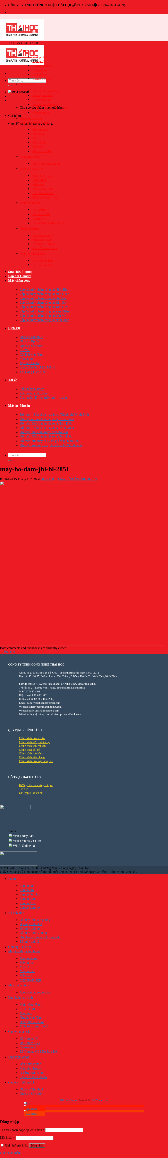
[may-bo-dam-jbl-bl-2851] (82, 644)
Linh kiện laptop (30, 228)
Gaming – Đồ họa (31, 118)
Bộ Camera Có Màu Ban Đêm (50, 223)
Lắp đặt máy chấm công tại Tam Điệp (44, 307)
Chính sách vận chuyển (32, 745)
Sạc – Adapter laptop (45, 248)
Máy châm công (30, 156)
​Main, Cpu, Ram (42, 175)
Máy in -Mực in (19, 405)
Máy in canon (40, 129)
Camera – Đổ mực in (33, 253)
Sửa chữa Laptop (20, 271)
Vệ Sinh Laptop (30, 363)
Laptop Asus (40, 70)
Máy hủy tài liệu (42, 151)
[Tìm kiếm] (9, 85)
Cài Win (25, 350)
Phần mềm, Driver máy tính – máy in (44, 397)
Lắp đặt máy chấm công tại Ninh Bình (44, 289)
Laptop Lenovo (41, 78)
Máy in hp (38, 133)
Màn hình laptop (42, 239)
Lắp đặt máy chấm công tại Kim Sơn (43, 302)
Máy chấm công (19, 280)
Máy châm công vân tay (46, 163)
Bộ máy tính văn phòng (46, 91)
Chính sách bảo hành (31, 753)
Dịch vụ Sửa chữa (43, 264)
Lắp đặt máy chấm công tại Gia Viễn (43, 298)
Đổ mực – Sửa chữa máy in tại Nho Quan (47, 419)
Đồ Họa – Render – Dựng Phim (51, 108)
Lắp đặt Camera (19, 276)
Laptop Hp (39, 61)
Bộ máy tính (28, 84)
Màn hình (38, 184)
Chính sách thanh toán (32, 738)
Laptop (25, 50)
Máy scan (38, 146)
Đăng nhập (37, 1145)
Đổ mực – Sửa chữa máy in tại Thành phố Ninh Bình (54, 414)
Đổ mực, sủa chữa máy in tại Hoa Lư (44, 432)
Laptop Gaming (42, 65)
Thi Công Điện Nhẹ (33, 372)
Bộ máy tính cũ (41, 112)
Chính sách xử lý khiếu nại (34, 742)
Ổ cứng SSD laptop (44, 244)
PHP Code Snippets (69, 1100)
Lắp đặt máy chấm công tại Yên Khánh (45, 311)
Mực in (37, 138)
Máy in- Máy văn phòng (35, 122)
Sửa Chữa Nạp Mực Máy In (38, 367)
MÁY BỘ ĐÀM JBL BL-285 (77, 479)
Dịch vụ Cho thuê (43, 260)
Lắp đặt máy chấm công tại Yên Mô (43, 315)
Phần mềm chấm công (34, 393)
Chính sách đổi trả (29, 749)
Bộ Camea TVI (41, 214)
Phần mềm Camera (32, 389)
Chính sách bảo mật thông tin (36, 761)
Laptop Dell (40, 57)
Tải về (12, 380)
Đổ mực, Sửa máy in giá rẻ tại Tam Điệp (46, 423)
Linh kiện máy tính (32, 168)
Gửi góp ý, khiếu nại (31, 792)
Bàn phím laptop (42, 235)
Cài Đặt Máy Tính (31, 354)
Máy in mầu (40, 142)
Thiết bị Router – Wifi (46, 197)
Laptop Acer (40, 74)
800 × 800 (47, 479)
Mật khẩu (7, 1137)
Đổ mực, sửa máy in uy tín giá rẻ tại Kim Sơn (49, 441)
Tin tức (23, 789)
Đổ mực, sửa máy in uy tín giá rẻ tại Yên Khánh (51, 445)
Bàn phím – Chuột (43, 193)
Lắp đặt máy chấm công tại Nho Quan (44, 294)
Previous (7, 651)
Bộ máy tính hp (42, 99)
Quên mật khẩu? (10, 1153)
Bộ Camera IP (41, 209)
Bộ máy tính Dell (43, 95)
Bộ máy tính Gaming (45, 104)
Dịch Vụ (14, 328)
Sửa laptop (27, 358)
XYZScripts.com (100, 1100)
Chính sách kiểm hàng (32, 757)
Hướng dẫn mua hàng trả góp (36, 785)
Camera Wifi (40, 218)
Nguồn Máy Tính (43, 189)
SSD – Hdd (39, 180)
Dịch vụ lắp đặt (30, 341)
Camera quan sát (30, 202)
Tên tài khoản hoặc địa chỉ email (22, 1130)
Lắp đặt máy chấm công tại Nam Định (44, 320)
